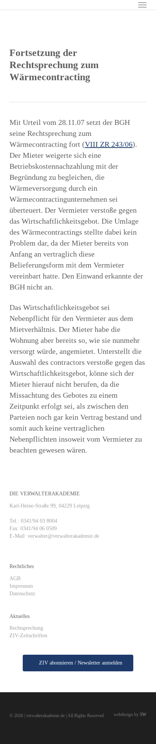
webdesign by (130, 714)
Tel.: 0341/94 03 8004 (33, 521)
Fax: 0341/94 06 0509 (33, 528)
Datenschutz (22, 593)
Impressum (21, 586)
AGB (14, 578)
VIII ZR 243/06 (109, 144)
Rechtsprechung (26, 628)
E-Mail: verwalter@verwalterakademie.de (54, 536)
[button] (142, 4)
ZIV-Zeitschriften (28, 635)
